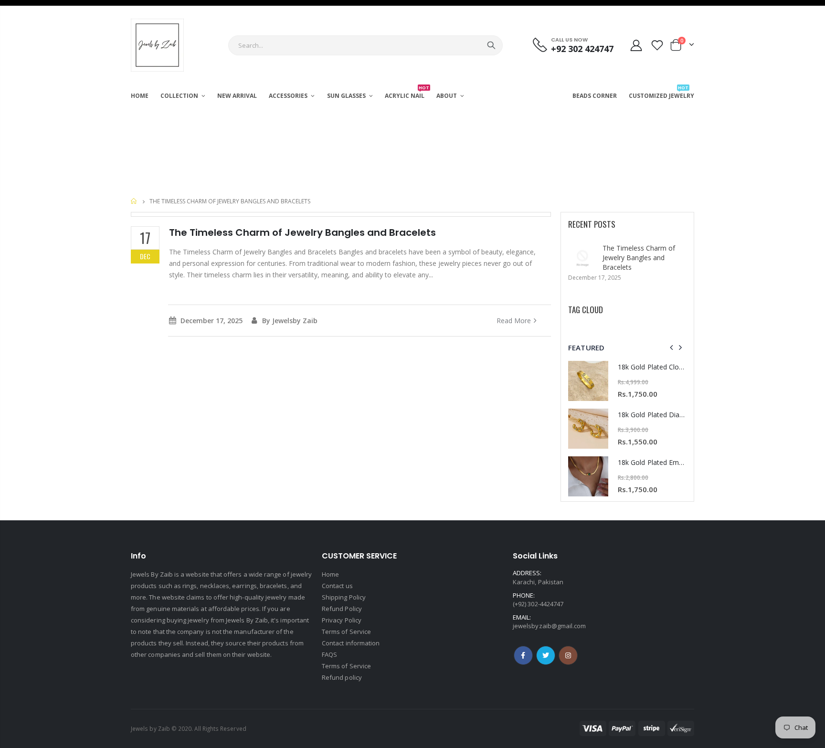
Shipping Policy (344, 597)
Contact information (351, 643)
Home (134, 201)
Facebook (523, 655)
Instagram (545, 655)
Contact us (337, 585)
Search (491, 45)
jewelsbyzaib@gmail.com (549, 626)
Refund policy (342, 677)
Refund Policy (342, 608)
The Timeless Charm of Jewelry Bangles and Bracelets (639, 257)
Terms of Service (346, 631)
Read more (514, 320)
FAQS (329, 654)
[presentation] (671, 347)
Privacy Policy (341, 620)
